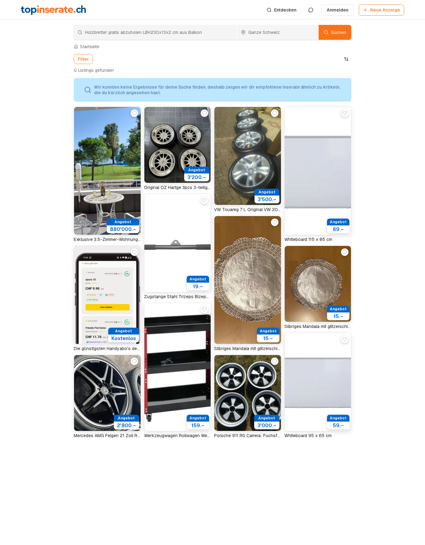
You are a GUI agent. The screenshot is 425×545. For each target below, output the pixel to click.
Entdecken (285, 10)
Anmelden (337, 10)
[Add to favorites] (134, 113)
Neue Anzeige (385, 10)
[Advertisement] (41, 177)
